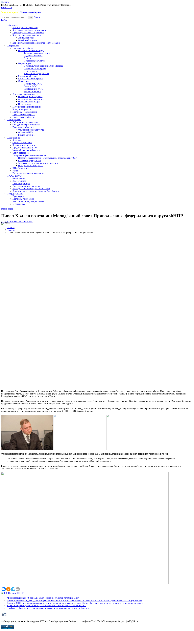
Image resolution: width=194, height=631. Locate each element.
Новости (15, 221)
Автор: (26, 221)
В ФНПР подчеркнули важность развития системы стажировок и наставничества (46, 605)
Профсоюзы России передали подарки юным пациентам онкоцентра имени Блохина (48, 608)
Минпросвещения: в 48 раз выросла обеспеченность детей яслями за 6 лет (43, 598)
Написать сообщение (30, 12)
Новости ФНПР (16, 593)
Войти (4, 20)
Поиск (37, 17)
